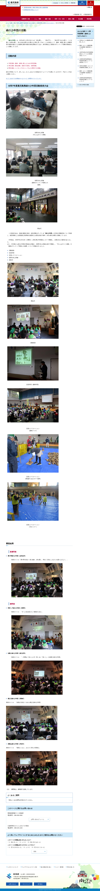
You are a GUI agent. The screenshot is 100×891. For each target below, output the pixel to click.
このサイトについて (13, 867)
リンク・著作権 (59, 867)
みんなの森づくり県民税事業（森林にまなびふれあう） (42, 23)
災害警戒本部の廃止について (31, 9)
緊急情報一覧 (78, 14)
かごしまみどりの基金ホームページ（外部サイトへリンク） (24, 78)
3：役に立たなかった (34, 842)
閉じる (90, 7)
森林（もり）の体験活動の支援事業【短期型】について (85, 72)
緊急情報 (90, 4)
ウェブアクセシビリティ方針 (29, 867)
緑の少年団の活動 (84, 84)
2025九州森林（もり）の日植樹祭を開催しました (86, 66)
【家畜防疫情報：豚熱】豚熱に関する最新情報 (35, 7)
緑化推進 (26, 23)
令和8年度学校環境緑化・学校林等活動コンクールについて (86, 79)
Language (55, 2)
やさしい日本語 (64, 2)
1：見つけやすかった (15, 847)
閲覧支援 (73, 2)
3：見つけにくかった (38, 847)
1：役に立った (13, 842)
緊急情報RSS (88, 14)
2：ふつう (23, 842)
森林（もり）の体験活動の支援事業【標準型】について (85, 47)
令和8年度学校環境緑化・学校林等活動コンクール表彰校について (86, 60)
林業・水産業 (20, 23)
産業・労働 (12, 23)
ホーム (7, 23)
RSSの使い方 (70, 867)
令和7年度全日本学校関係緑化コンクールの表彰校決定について (86, 54)
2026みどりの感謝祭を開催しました (86, 41)
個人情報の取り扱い (46, 867)
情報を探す (82, 4)
